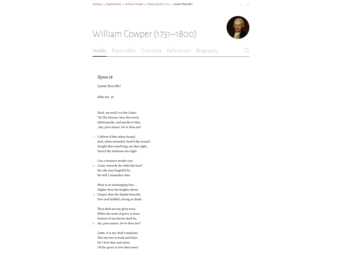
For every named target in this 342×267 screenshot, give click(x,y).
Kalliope (97, 4)
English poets (113, 4)
